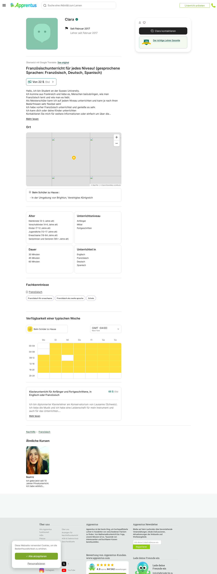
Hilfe (41, 535)
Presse (42, 538)
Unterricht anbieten (195, 5)
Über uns (65, 529)
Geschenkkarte (68, 542)
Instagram (49, 570)
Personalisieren (36, 563)
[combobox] (78, 5)
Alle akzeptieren (37, 556)
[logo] (24, 5)
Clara (69, 19)
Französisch (35, 291)
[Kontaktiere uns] (213, 5)
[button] (144, 23)
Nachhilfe (30, 431)
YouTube (71, 570)
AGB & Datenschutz (70, 538)
